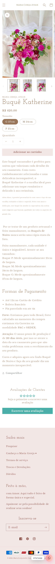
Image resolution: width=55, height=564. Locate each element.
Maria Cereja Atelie (20, 558)
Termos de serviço (17, 460)
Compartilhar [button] (14, 373)
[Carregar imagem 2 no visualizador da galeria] (27, 85)
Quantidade (8, 135)
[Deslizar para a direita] (51, 86)
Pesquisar (11, 446)
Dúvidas (11, 474)
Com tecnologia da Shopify (38, 558)
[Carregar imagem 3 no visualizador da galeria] (41, 85)
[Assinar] (45, 527)
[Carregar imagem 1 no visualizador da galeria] (13, 85)
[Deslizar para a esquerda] (3, 86)
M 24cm (28, 121)
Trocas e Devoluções (18, 467)
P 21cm (10, 128)
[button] (3, 5)
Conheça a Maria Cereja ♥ (21, 453)
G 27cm (10, 121)
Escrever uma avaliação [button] (27, 410)
